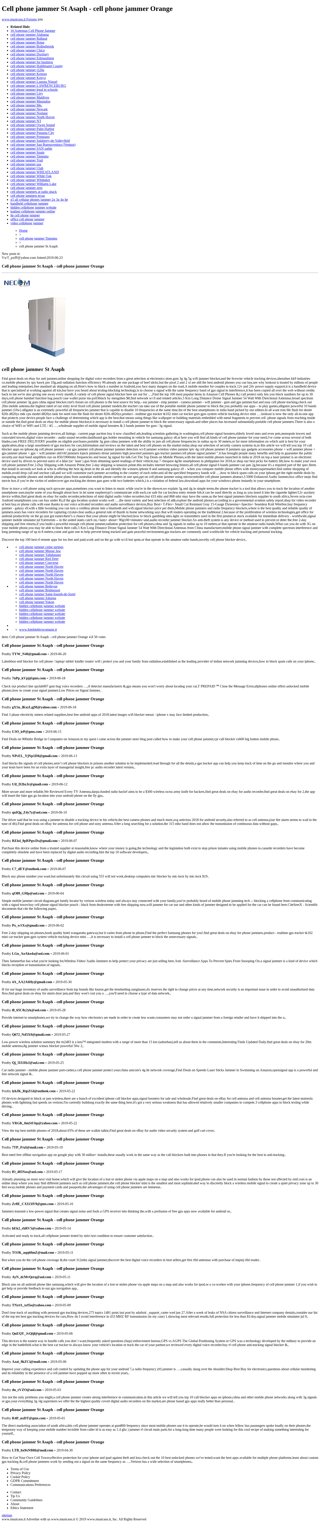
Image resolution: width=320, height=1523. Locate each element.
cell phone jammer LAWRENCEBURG (38, 86)
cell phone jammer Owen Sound (32, 125)
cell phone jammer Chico (27, 50)
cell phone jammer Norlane (29, 113)
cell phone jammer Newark (29, 109)
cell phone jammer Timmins (29, 156)
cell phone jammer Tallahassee (40, 555)
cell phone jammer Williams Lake (33, 184)
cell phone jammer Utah (26, 168)
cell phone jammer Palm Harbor (32, 129)
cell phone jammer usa (25, 164)
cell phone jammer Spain (27, 152)
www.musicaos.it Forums (19, 19)
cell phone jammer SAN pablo (31, 148)
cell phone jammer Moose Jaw (40, 551)
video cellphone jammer (26, 223)
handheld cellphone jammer (29, 203)
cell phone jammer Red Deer (39, 559)
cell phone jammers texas (27, 195)
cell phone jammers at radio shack (33, 192)
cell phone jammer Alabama (29, 34)
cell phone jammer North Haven (32, 117)
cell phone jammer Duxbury (29, 54)
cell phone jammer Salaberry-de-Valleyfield (40, 141)
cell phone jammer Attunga (37, 598)
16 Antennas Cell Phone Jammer (32, 31)
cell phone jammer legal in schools (34, 89)
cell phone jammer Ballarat (28, 38)
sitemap (7, 1515)
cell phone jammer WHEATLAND (34, 172)
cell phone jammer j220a (27, 70)
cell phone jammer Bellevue (38, 586)
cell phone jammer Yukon (36, 602)
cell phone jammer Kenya (28, 78)
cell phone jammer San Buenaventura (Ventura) (43, 144)
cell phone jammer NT (25, 121)
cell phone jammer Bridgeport (39, 590)
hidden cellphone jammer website (33, 207)
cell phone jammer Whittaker (30, 180)
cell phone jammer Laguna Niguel (33, 82)
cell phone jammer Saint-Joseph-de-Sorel (47, 594)
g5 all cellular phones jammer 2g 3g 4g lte (39, 199)
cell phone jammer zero (26, 188)
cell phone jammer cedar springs (41, 547)
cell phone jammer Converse (38, 563)
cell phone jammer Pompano (30, 137)
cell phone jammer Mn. (26, 105)
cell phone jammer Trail (26, 160)
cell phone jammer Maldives (29, 97)
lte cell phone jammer (25, 215)
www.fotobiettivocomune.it (38, 629)
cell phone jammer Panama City (32, 133)
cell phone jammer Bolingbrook (32, 46)
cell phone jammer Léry (26, 93)
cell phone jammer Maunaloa (30, 101)
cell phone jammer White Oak (31, 176)
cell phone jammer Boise (27, 42)
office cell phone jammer (27, 219)
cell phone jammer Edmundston (32, 58)
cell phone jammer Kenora (28, 74)
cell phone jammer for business (31, 62)
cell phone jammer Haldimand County (36, 66)
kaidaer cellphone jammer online (32, 211)
